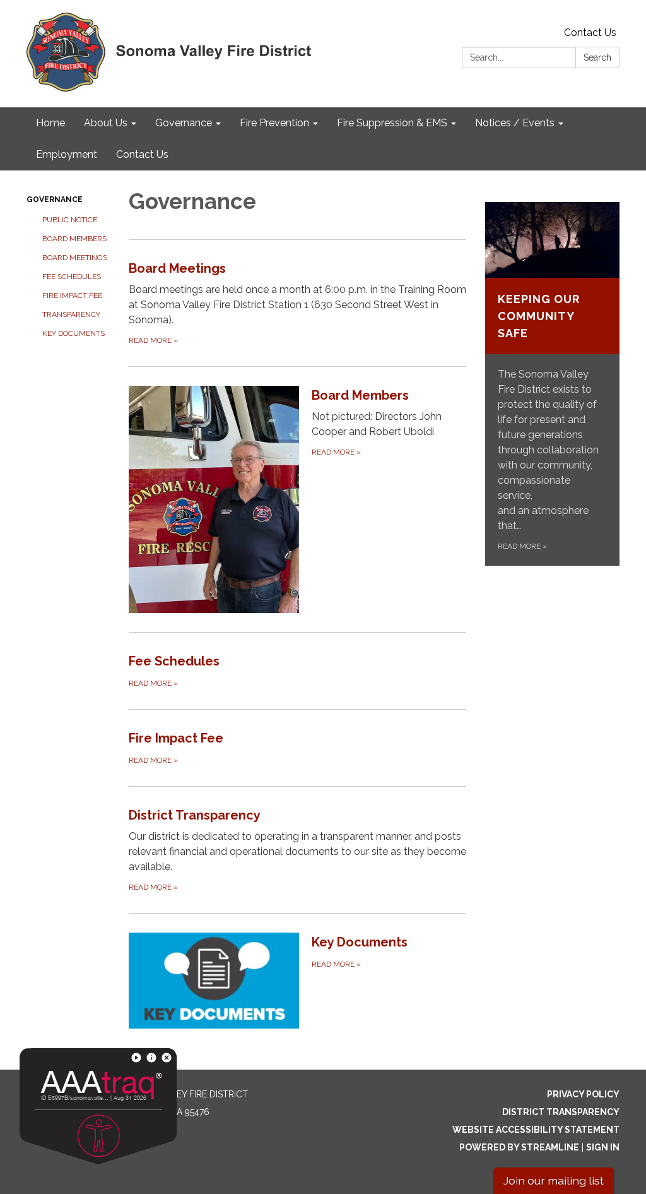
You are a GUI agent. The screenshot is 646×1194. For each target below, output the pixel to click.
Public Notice (69, 219)
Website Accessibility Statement (536, 1130)
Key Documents (73, 333)
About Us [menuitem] (105, 123)
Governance (54, 199)
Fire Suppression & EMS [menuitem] (392, 123)
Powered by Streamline (519, 1147)
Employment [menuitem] (66, 154)
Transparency (71, 314)
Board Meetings (74, 257)
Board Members (74, 238)
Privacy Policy (583, 1094)
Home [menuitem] (50, 123)
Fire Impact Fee (72, 295)
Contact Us (590, 33)
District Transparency (561, 1112)
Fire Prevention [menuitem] (274, 123)
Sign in (603, 1147)
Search (597, 57)
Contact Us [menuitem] (142, 154)
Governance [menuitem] (183, 123)
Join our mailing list (553, 1180)
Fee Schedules (71, 276)
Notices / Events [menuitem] (515, 123)
